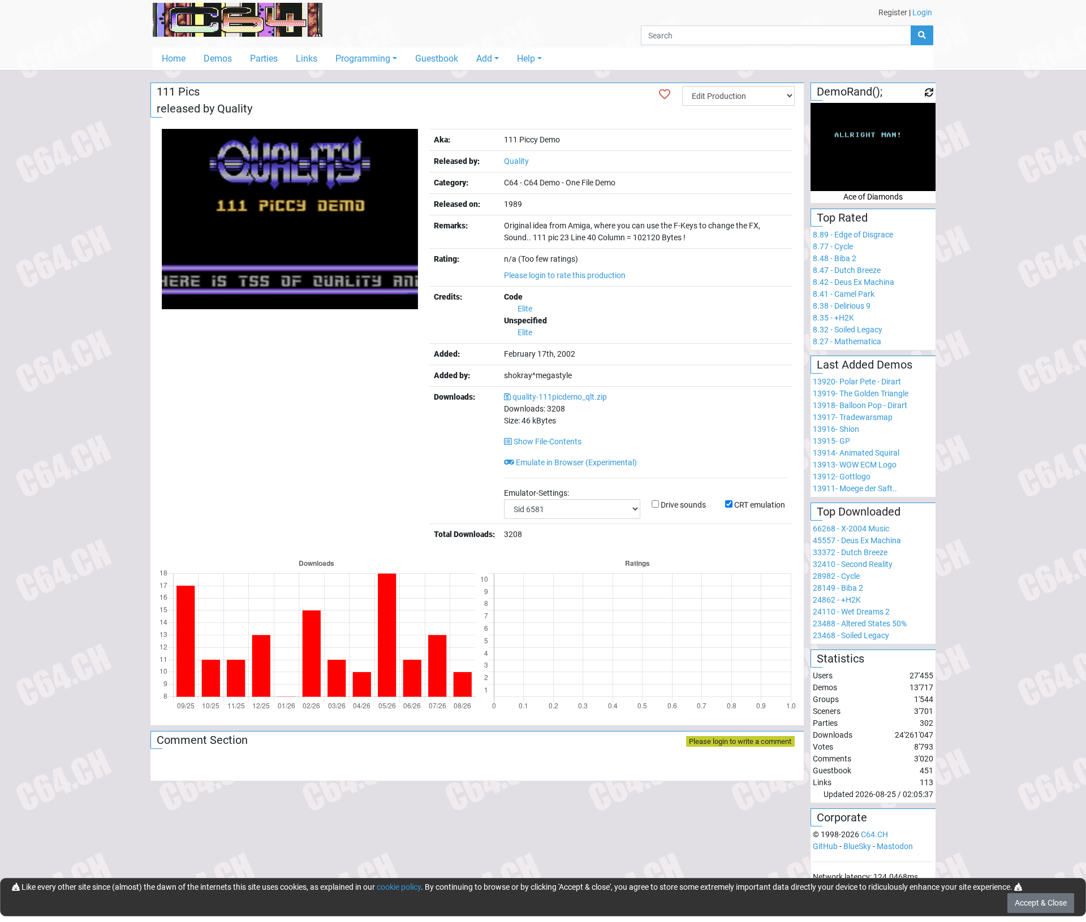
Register (892, 12)
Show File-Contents (546, 441)
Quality (234, 108)
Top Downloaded (858, 511)
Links (306, 58)
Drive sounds (683, 504)
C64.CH (874, 834)
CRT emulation (759, 504)
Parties (264, 58)
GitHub (825, 846)
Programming (362, 58)
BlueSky (857, 846)
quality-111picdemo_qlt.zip (559, 396)
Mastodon (895, 846)
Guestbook (436, 58)
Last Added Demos (864, 364)
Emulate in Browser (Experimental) (575, 462)
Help (526, 58)
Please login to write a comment (740, 741)
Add (484, 58)
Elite (525, 308)
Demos (218, 58)
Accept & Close (1041, 902)
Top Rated (842, 217)
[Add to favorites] (664, 94)
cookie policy (399, 886)
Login (922, 12)
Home (174, 58)
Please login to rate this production (565, 275)
